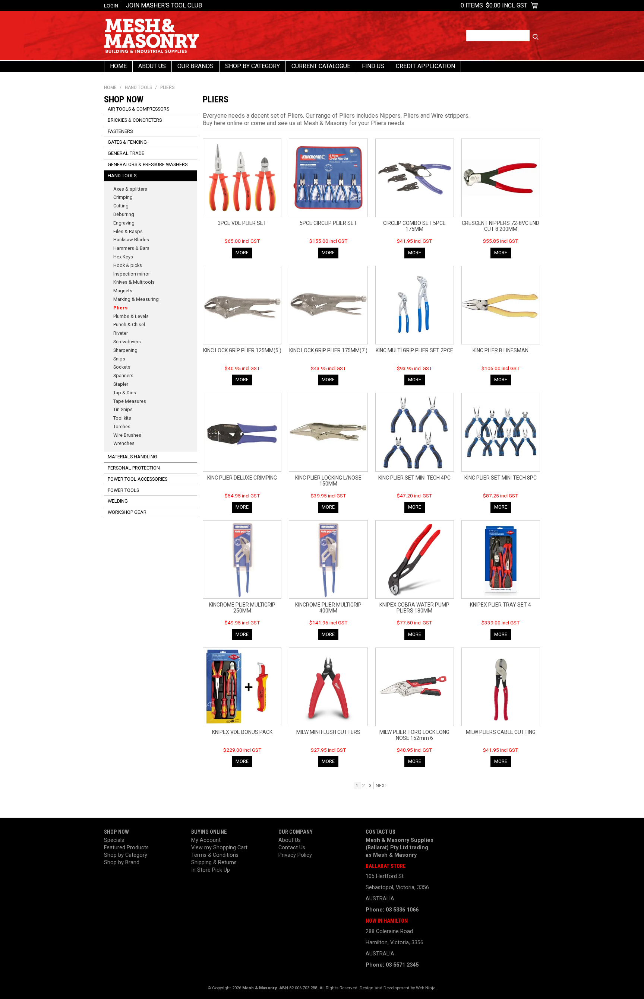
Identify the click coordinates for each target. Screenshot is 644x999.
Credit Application (425, 66)
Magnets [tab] (122, 290)
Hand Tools (138, 87)
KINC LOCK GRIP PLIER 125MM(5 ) (242, 350)
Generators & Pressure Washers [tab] (147, 164)
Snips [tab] (119, 359)
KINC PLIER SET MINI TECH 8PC (500, 478)
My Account (206, 840)
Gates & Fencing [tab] (127, 142)
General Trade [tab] (126, 153)
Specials (114, 840)
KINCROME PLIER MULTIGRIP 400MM (328, 608)
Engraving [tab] (124, 223)
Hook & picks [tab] (127, 265)
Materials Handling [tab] (132, 456)
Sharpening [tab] (125, 350)
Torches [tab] (121, 426)
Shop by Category (125, 855)
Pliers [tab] (120, 308)
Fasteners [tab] (120, 131)
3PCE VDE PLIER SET (242, 223)
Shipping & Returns (214, 862)
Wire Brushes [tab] (127, 435)
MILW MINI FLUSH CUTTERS (328, 732)
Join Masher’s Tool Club (164, 5)
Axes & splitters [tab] (130, 189)
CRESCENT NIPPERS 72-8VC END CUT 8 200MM (500, 226)
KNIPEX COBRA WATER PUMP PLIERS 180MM (414, 608)
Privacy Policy (295, 855)
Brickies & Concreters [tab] (135, 120)
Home (118, 66)
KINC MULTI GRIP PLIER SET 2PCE (414, 350)
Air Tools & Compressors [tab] (138, 109)
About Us (152, 66)
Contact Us (291, 847)
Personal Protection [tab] (134, 468)
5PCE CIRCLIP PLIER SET (328, 223)
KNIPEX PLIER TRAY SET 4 (500, 605)
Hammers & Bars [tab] (131, 248)
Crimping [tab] (123, 197)
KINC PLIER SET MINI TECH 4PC (414, 478)
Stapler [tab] (120, 384)
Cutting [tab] (121, 206)
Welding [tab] (118, 501)
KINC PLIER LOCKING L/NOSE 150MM (328, 481)
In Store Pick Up (210, 870)
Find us (373, 66)
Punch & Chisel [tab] (129, 324)
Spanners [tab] (123, 375)
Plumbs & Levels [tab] (131, 316)
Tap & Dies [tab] (124, 392)
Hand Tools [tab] (122, 175)
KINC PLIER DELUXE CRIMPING (242, 478)
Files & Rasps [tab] (128, 231)
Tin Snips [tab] (123, 409)
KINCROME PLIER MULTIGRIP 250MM (242, 608)
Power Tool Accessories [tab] (137, 479)
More (242, 252)
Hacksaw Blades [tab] (131, 239)
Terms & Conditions (215, 855)
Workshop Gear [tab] (127, 512)
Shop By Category (252, 66)
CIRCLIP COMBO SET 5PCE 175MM (414, 226)
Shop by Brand (121, 862)
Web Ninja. (426, 987)
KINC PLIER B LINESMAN (500, 350)
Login (111, 6)
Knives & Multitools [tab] (134, 282)
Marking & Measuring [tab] (136, 299)
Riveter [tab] (120, 333)
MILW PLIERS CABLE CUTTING (501, 732)
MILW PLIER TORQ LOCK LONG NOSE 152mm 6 (414, 735)
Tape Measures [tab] (129, 401)
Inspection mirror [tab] (131, 274)
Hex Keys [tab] (123, 257)
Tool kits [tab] (122, 418)
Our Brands (195, 66)
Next (381, 785)
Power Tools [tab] (123, 490)
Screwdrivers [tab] (127, 341)
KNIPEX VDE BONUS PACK (242, 732)
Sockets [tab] (121, 367)
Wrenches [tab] (124, 443)
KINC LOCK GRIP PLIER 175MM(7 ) (328, 350)
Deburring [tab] (123, 214)
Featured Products (126, 847)
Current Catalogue (320, 66)
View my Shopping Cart (219, 847)
